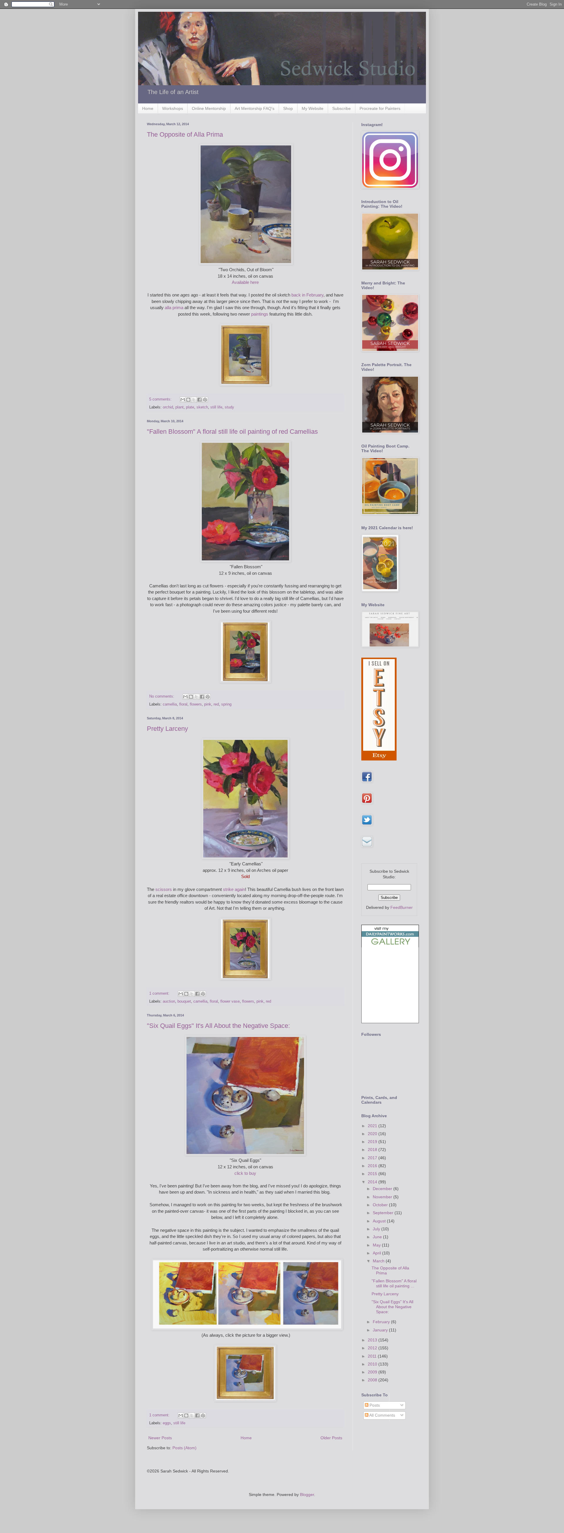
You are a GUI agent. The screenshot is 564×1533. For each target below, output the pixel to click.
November (383, 1196)
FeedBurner (401, 907)
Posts (374, 1405)
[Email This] (183, 400)
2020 (373, 1133)
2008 (373, 1380)
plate (190, 407)
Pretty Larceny (167, 728)
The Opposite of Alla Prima (185, 134)
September (384, 1212)
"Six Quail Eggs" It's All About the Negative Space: (218, 1025)
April (377, 1253)
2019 (373, 1141)
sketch (202, 407)
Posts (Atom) (184, 1447)
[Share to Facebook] (199, 400)
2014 (373, 1182)
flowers (196, 704)
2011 (373, 1356)
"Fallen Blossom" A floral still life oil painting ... (394, 1283)
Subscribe (341, 108)
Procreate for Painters (380, 108)
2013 (373, 1340)
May (377, 1245)
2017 (373, 1157)
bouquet (184, 1001)
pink (207, 704)
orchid (168, 407)
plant (179, 407)
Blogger (307, 1494)
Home (147, 108)
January (381, 1330)
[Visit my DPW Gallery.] (390, 946)
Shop (288, 108)
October (381, 1204)
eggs (167, 1423)
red (216, 704)
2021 (373, 1125)
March (379, 1261)
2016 (373, 1165)
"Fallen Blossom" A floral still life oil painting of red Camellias (232, 431)
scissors (163, 889)
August (380, 1221)
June (378, 1236)
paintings (259, 313)
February (382, 1321)
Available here (245, 282)
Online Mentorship (209, 108)
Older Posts (331, 1437)
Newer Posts (160, 1437)
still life (216, 407)
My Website (312, 108)
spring (226, 704)
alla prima (174, 307)
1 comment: (160, 993)
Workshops (172, 108)
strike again (234, 889)
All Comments (381, 1415)
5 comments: (161, 399)
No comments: (162, 696)
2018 (373, 1149)
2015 (373, 1173)
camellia (170, 704)
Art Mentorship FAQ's (254, 108)
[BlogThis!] (188, 400)
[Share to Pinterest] (205, 400)
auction (169, 1001)
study (229, 407)
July (377, 1229)
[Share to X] (194, 400)
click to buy (245, 1173)
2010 (373, 1364)
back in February (307, 294)
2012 (373, 1348)
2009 (373, 1372)
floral (183, 704)
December (383, 1188)
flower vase (230, 1001)
